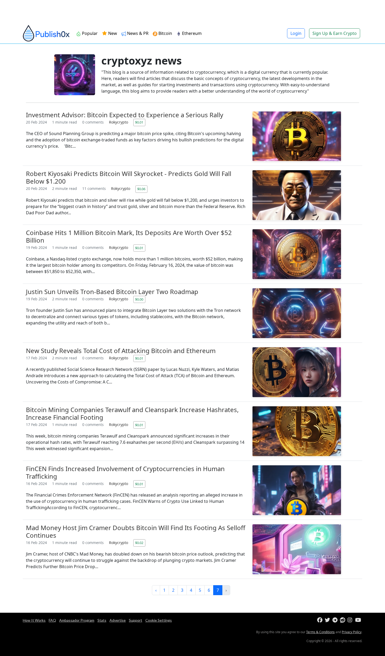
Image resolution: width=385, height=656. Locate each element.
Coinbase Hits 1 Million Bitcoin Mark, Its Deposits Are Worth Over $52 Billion (129, 236)
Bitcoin (164, 33)
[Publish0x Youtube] (358, 620)
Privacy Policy (351, 632)
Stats (101, 620)
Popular (89, 33)
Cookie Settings (158, 620)
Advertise (117, 620)
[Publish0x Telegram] (335, 620)
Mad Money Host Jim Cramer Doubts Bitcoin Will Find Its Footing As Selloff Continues (135, 531)
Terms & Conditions (320, 632)
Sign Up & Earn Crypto (334, 33)
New (112, 33)
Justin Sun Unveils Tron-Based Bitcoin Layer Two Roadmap (112, 291)
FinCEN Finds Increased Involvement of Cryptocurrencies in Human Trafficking (125, 472)
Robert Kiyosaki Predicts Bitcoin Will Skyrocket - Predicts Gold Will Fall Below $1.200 (128, 177)
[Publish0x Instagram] (351, 620)
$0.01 (139, 122)
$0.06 (141, 188)
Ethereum (191, 33)
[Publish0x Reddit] (343, 620)
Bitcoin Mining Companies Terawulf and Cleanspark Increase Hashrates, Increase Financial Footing (132, 413)
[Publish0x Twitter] (328, 620)
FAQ (52, 620)
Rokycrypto (119, 122)
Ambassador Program (76, 620)
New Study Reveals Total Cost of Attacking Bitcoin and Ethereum (121, 350)
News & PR (137, 33)
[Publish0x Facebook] (320, 620)
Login (295, 33)
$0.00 (139, 299)
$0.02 (139, 542)
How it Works (34, 620)
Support (135, 620)
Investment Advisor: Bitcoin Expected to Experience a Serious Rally (124, 114)
